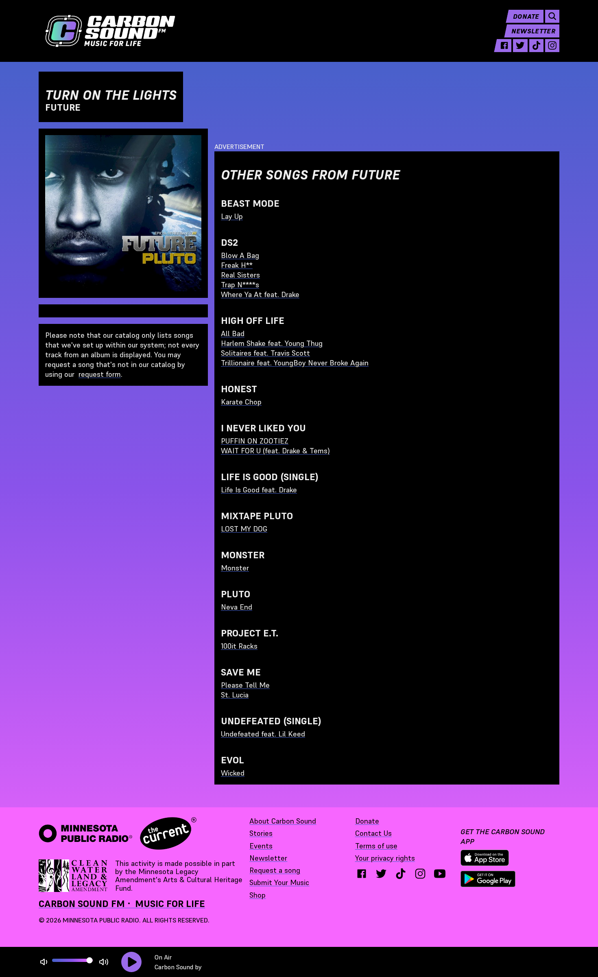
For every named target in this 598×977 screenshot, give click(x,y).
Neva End (236, 607)
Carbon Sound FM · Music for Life (122, 903)
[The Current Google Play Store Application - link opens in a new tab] (488, 879)
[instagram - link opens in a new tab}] (420, 873)
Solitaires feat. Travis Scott (265, 353)
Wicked (232, 773)
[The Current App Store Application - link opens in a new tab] (485, 858)
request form (100, 374)
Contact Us (373, 833)
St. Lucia (235, 694)
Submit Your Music (279, 882)
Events (261, 845)
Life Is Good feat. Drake (259, 489)
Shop (257, 895)
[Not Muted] (44, 962)
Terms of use (376, 845)
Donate (526, 16)
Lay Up (232, 216)
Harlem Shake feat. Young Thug (272, 343)
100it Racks (239, 646)
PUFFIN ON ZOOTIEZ (254, 441)
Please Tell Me (245, 685)
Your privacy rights (385, 858)
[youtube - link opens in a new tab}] (439, 873)
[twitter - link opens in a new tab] (520, 45)
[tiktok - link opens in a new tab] (536, 45)
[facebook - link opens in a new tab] (504, 45)
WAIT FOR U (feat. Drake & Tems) (275, 450)
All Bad (232, 333)
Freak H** (237, 265)
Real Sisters (240, 275)
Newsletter (533, 31)
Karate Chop (241, 402)
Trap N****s (240, 284)
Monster (235, 568)
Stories (261, 833)
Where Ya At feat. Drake (260, 294)
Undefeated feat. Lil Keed (263, 734)
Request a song (274, 870)
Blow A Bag (240, 255)
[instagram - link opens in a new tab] (552, 45)
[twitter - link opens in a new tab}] (381, 873)
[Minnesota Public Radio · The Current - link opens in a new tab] (117, 833)
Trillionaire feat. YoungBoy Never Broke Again (295, 362)
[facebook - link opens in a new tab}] (361, 873)
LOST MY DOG (244, 528)
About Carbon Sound (282, 821)
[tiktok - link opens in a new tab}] (400, 873)
